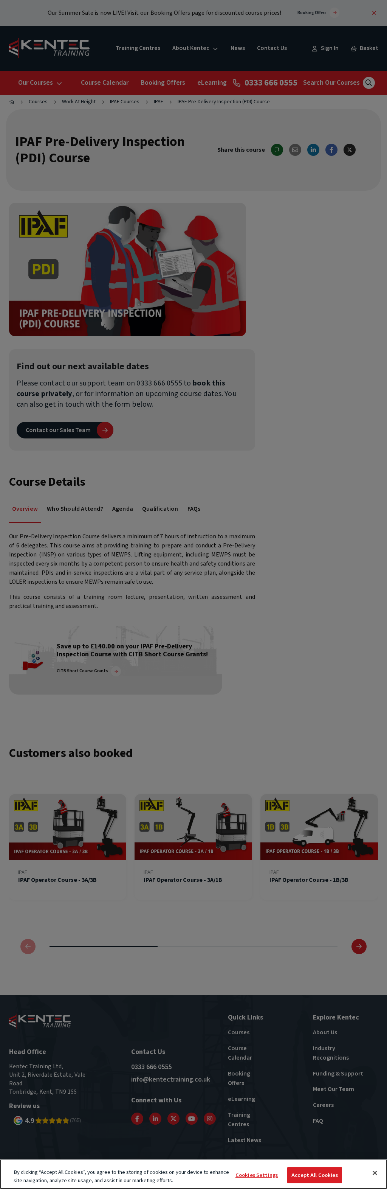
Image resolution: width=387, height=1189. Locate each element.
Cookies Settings (256, 1175)
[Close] (375, 1173)
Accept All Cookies (314, 1175)
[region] (193, 1174)
